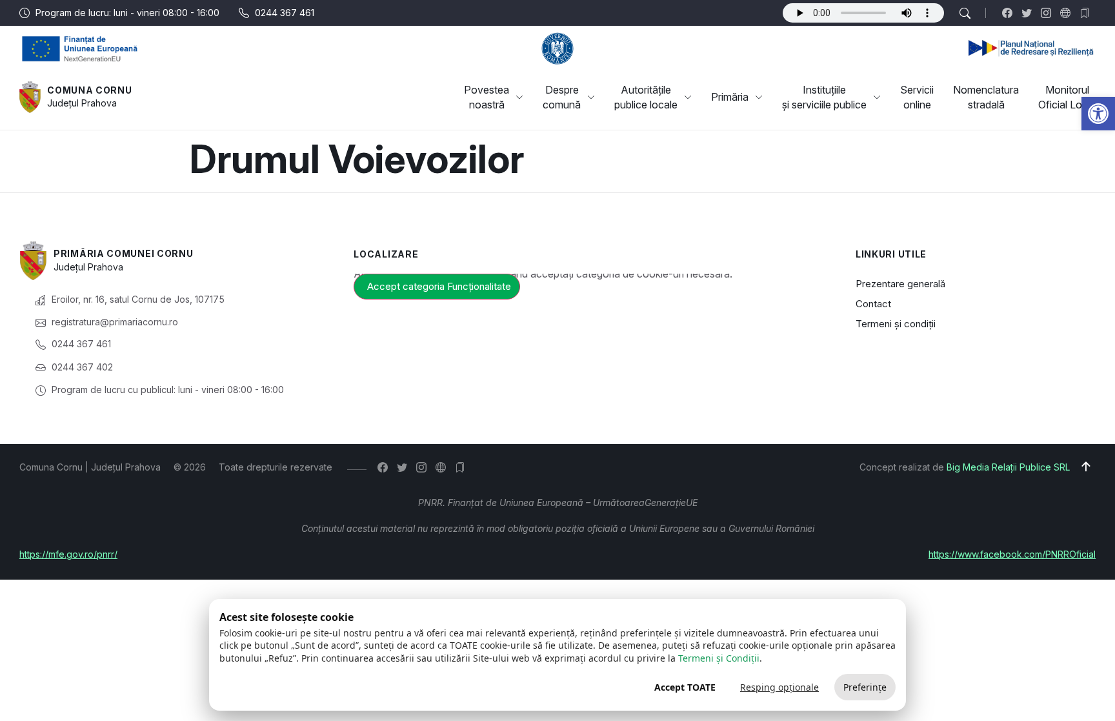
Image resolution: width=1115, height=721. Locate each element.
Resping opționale (779, 687)
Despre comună (562, 96)
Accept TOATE (685, 687)
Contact (873, 304)
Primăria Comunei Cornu (123, 253)
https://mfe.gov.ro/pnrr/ (68, 554)
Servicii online (917, 96)
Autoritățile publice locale (646, 96)
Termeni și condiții (896, 324)
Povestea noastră (486, 96)
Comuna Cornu (89, 90)
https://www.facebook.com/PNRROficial (1012, 554)
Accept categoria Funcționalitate (439, 286)
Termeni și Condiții (718, 658)
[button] (1098, 113)
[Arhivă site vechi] (1088, 13)
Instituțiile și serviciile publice (824, 96)
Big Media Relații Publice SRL (1008, 467)
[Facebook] (1010, 13)
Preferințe (865, 687)
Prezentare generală (900, 284)
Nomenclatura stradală (986, 96)
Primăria (729, 96)
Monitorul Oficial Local (1067, 96)
